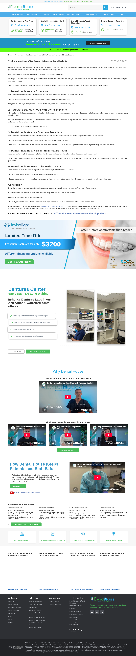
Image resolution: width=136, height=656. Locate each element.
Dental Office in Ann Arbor (37, 617)
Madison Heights (55, 647)
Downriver (112, 649)
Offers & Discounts (55, 604)
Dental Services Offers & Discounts (77, 602)
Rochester (112, 647)
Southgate (106, 649)
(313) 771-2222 (112, 25)
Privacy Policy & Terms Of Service (37, 614)
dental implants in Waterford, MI (52, 206)
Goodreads (19, 55)
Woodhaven (63, 649)
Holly (123, 646)
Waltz (100, 650)
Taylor (82, 650)
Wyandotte (61, 650)
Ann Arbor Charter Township (95, 645)
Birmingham (55, 646)
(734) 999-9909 (22, 25)
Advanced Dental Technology (74, 621)
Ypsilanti (124, 645)
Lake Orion (47, 647)
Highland (118, 646)
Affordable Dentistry (14, 607)
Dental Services (54, 601)
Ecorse (33, 652)
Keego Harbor (39, 647)
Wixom (57, 649)
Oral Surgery (73, 617)
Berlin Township (55, 652)
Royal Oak (119, 647)
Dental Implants (13, 604)
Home (10, 55)
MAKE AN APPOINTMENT (38, 351)
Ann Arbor (78, 645)
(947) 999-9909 (52, 25)
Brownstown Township (73, 649)
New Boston (95, 650)
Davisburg (94, 646)
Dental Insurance (13, 610)
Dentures (11, 601)
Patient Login (33, 607)
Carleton (109, 650)
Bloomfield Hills (63, 646)
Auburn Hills (43, 646)
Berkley (49, 646)
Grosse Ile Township (36, 650)
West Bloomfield (43, 649)
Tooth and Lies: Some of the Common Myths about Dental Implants (50, 55)
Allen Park (77, 650)
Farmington (100, 646)
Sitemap (10, 622)
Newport (114, 650)
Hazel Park (112, 646)
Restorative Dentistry (76, 614)
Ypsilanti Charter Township (32, 646)
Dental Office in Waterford (37, 620)
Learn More (16, 351)
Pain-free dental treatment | (68, 50)
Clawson (76, 646)
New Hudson (68, 647)
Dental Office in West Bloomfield (35, 624)
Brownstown (83, 649)
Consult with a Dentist (36, 604)
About (10, 616)
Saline (120, 645)
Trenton (89, 649)
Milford (62, 647)
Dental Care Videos (35, 627)
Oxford (94, 647)
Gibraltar (123, 649)
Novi (73, 647)
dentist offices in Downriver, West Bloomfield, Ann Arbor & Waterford (45, 645)
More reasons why (68, 450)
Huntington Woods (30, 647)
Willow (104, 650)
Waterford (84, 645)
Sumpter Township (73, 652)
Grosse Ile (28, 650)
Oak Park (77, 647)
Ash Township (64, 652)
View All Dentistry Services (75, 631)
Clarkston (70, 646)
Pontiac (107, 647)
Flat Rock (118, 649)
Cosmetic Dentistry (75, 611)
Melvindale (28, 652)
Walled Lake (35, 649)
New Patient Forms (35, 610)
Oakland (83, 647)
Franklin (106, 646)
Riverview (94, 649)
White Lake (52, 649)
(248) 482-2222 (82, 27)
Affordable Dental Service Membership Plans (80, 213)
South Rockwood (69, 650)
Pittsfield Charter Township (110, 645)
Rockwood (46, 650)
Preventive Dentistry (75, 605)
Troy (123, 647)
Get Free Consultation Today (26, 524)
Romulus (119, 650)
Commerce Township (85, 646)
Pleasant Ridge (100, 647)
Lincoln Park (88, 650)
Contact (10, 619)
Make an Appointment (98, 43)
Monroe (48, 652)
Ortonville (88, 647)
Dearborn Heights (41, 652)
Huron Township (53, 650)
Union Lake (28, 649)
